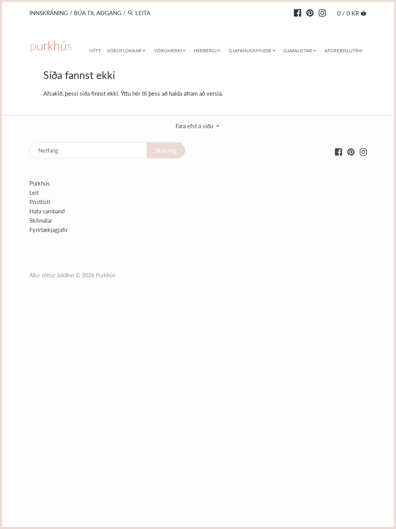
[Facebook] (297, 12)
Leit (34, 192)
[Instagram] (322, 12)
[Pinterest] (310, 12)
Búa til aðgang (97, 12)
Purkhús (39, 183)
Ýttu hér (130, 93)
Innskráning (48, 12)
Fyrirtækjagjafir (48, 229)
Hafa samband (47, 211)
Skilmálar (40, 220)
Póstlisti (39, 201)
